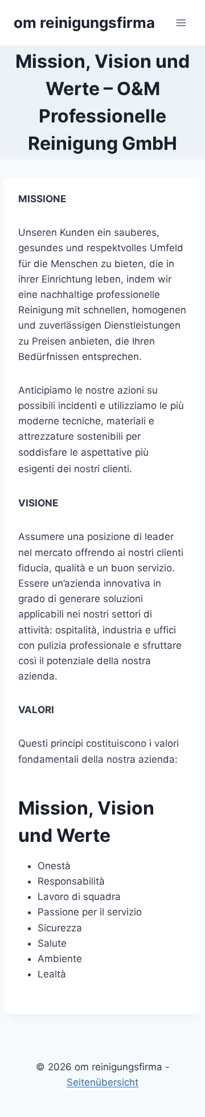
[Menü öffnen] (180, 22)
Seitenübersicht (102, 1082)
